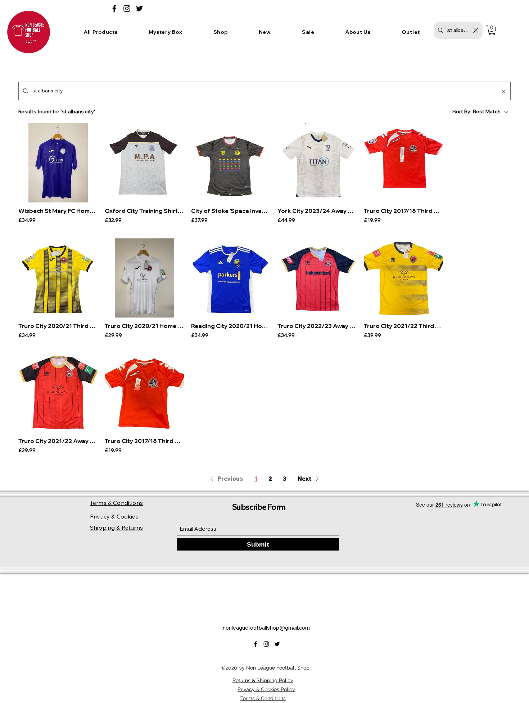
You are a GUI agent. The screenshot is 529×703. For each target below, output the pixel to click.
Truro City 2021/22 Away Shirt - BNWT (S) (58, 440)
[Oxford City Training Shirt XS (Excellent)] (144, 162)
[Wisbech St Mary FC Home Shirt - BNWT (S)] (58, 162)
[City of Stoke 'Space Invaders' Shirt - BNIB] (230, 162)
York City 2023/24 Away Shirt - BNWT (317, 210)
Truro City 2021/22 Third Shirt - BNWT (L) (403, 325)
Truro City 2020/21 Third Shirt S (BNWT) (58, 325)
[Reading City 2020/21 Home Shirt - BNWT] (230, 278)
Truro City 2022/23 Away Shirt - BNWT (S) (317, 325)
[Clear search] (476, 30)
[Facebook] (114, 8)
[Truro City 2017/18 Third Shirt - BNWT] (403, 162)
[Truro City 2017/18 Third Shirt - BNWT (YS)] (144, 393)
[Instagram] (126, 8)
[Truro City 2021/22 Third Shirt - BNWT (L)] (403, 278)
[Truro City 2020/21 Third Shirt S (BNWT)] (58, 278)
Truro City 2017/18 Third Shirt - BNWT (403, 210)
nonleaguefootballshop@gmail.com (266, 627)
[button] (165, 32)
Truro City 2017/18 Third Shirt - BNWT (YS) (144, 440)
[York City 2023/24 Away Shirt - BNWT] (317, 162)
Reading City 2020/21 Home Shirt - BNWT (230, 325)
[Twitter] (139, 8)
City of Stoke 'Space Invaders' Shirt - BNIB (230, 210)
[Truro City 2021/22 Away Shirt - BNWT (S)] (58, 393)
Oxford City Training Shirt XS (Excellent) (144, 210)
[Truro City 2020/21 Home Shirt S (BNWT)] (144, 278)
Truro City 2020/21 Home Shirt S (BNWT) (144, 325)
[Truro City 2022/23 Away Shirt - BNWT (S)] (317, 278)
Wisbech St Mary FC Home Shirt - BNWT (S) (58, 210)
